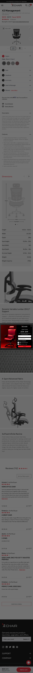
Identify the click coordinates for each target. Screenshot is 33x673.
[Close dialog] (31, 326)
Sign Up (24, 346)
